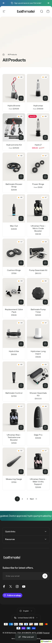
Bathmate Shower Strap (14, 185)
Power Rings (38, 184)
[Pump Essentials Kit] (38, 253)
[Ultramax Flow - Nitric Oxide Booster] (38, 208)
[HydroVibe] (14, 334)
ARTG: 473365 (37, 633)
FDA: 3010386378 (24, 633)
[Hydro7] (38, 127)
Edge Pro (38, 435)
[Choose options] (21, 98)
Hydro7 (38, 144)
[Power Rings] (38, 167)
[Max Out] (14, 208)
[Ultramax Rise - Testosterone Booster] (14, 417)
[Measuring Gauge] (14, 462)
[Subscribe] (44, 576)
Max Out (14, 226)
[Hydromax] (38, 88)
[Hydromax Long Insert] (38, 334)
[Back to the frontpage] (4, 54)
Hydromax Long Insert (38, 352)
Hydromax (38, 105)
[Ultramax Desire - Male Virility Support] (38, 462)
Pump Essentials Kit (38, 270)
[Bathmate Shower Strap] (14, 167)
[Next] (48, 3)
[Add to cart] (45, 137)
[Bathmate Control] (14, 376)
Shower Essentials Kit (38, 394)
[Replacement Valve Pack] (14, 292)
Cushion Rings (14, 270)
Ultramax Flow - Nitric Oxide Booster (38, 228)
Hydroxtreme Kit (14, 144)
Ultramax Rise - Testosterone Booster (14, 437)
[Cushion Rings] (14, 253)
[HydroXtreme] (14, 88)
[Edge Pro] (38, 417)
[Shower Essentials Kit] (38, 376)
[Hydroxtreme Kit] (14, 127)
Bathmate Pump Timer (38, 310)
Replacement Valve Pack (14, 310)
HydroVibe (14, 351)
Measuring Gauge (14, 479)
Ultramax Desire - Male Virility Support (38, 481)
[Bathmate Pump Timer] (38, 292)
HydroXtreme (14, 105)
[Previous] (4, 3)
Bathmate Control (13, 393)
